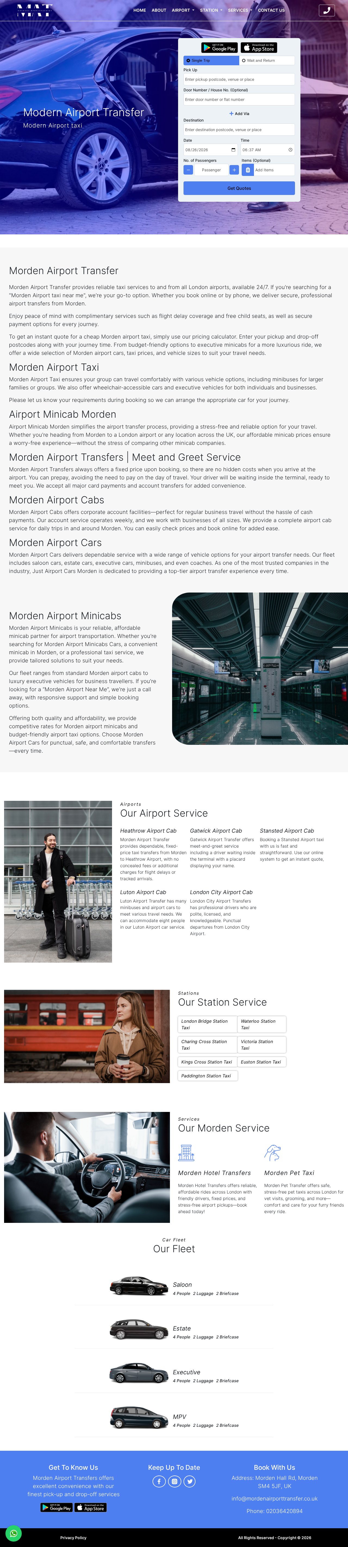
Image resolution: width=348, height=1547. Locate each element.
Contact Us (271, 10)
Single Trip (201, 60)
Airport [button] (181, 10)
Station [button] (209, 10)
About (159, 10)
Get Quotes (239, 188)
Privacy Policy (73, 1537)
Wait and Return (261, 60)
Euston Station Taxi (261, 1062)
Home (139, 10)
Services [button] (238, 10)
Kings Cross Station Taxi (206, 1062)
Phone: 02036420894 (275, 1511)
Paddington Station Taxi (206, 1075)
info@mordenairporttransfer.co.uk (275, 1498)
